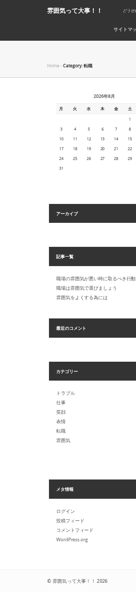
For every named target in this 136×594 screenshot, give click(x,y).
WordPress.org (72, 539)
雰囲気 (63, 440)
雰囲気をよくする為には (82, 297)
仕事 (61, 402)
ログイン (65, 511)
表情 (61, 421)
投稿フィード (70, 520)
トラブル (65, 393)
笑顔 (61, 412)
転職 (61, 431)
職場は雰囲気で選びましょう (86, 288)
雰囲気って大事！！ (75, 10)
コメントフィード (75, 530)
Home (53, 65)
